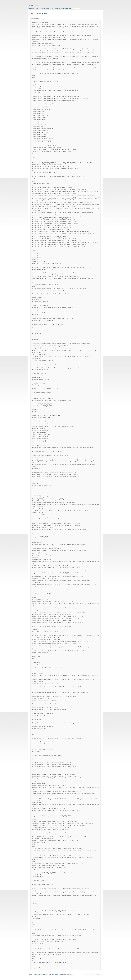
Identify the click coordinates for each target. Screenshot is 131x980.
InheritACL (39, 6)
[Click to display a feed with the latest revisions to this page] (47, 974)
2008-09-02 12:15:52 (42, 974)
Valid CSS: (91, 974)
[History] (35, 974)
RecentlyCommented (55, 8)
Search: (71, 8)
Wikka (31, 6)
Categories (31, 8)
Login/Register (64, 8)
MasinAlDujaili (55, 974)
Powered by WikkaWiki (98, 974)
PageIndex (37, 8)
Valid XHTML (86, 974)
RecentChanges (45, 8)
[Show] (30, 974)
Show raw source (35, 18)
